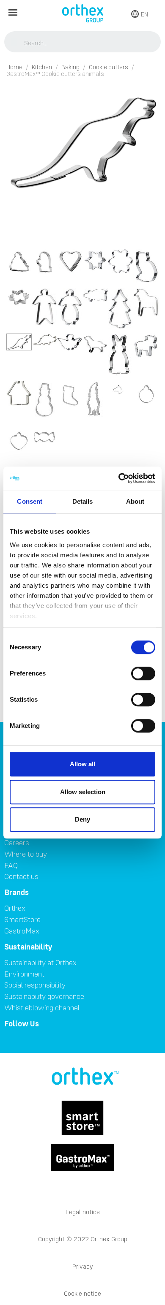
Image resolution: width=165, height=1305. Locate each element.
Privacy (82, 1266)
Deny (82, 819)
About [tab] (135, 501)
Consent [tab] (29, 501)
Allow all (82, 764)
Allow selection (82, 791)
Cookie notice (82, 1293)
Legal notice (83, 1212)
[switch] (143, 673)
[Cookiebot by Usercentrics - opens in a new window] (118, 478)
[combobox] (82, 42)
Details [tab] (82, 501)
